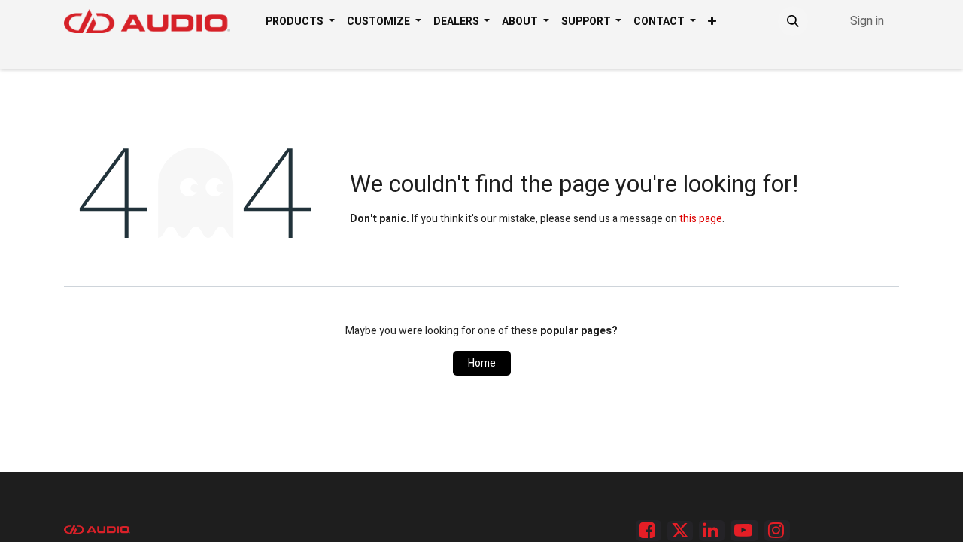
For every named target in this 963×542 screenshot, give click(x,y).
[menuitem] (300, 21)
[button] (793, 21)
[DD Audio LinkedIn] (712, 530)
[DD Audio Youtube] (744, 530)
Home (482, 363)
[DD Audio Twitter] (680, 531)
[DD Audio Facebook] (648, 530)
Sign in (867, 21)
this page (700, 219)
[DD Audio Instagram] (777, 530)
